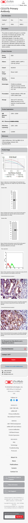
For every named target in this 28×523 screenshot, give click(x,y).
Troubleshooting (14, 448)
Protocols (14, 451)
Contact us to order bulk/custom (14, 366)
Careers (14, 468)
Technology (14, 445)
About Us (14, 457)
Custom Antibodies (14, 429)
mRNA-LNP (14, 411)
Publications (14, 464)
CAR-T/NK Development (14, 424)
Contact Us (14, 472)
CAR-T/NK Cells (14, 408)
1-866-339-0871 (8, 370)
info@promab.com (8, 374)
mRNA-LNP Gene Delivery (14, 426)
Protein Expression (14, 435)
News (14, 461)
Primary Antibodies (14, 414)
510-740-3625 (7, 372)
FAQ (14, 442)
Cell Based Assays (14, 432)
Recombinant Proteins (14, 417)
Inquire (13, 359)
